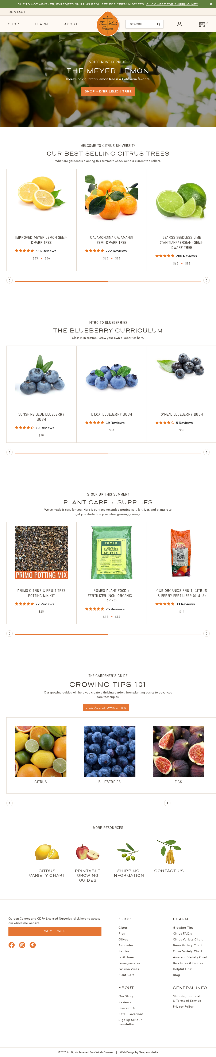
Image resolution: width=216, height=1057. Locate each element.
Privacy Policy (183, 1006)
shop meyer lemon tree (108, 91)
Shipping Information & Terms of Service (189, 998)
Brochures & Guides (188, 963)
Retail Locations (131, 1014)
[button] (61, 281)
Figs (122, 933)
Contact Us (127, 1008)
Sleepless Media (148, 1052)
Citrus (123, 927)
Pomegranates (129, 963)
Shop (13, 24)
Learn (41, 24)
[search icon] (158, 24)
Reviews (125, 1002)
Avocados (126, 945)
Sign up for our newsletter (130, 1022)
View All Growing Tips (106, 708)
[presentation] (9, 280)
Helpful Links (183, 969)
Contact (17, 12)
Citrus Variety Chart (188, 939)
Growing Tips (183, 927)
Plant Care (127, 975)
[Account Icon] (179, 24)
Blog (176, 975)
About (71, 24)
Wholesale (55, 931)
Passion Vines (129, 969)
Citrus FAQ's (182, 933)
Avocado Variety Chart (190, 957)
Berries (124, 951)
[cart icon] (203, 24)
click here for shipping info (172, 4)
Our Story (126, 996)
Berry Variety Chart (187, 945)
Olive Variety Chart (187, 951)
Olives (123, 939)
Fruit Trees (126, 957)
